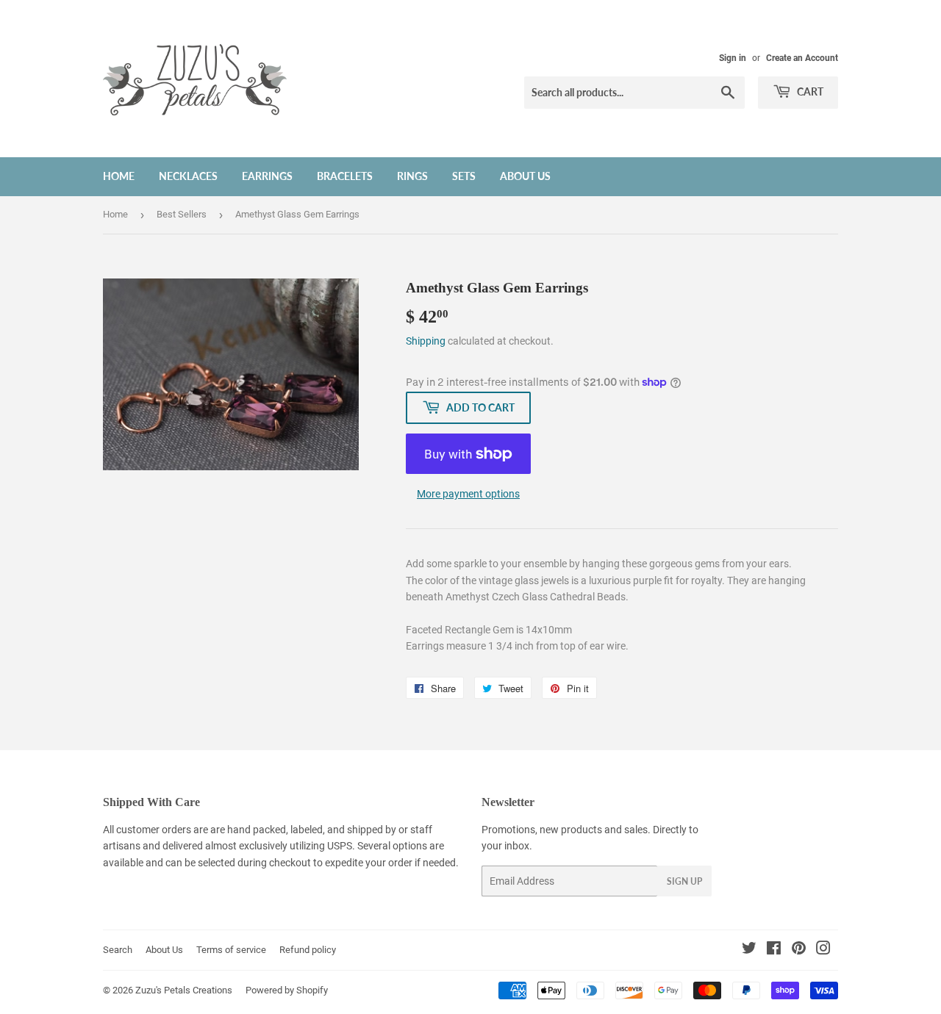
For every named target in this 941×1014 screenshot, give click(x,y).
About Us (525, 176)
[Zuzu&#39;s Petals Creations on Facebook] (773, 950)
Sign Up (684, 881)
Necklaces (188, 176)
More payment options (468, 494)
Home (119, 176)
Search (117, 949)
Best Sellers (182, 214)
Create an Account (802, 58)
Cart (809, 91)
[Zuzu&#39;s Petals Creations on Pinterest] (798, 950)
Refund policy (307, 949)
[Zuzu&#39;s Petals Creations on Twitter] (749, 950)
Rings (412, 176)
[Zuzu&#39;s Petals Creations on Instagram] (823, 950)
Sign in (732, 58)
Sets (464, 176)
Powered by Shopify (287, 990)
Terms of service (231, 949)
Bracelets (345, 176)
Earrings (267, 176)
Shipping (426, 341)
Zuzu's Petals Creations (183, 990)
